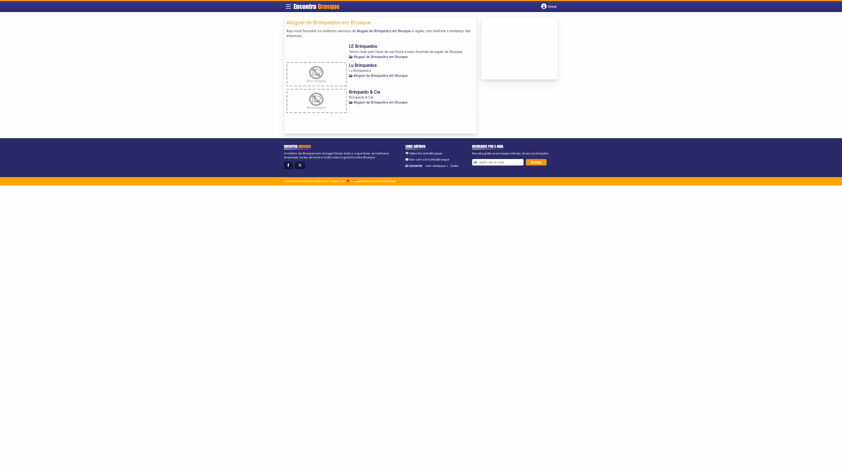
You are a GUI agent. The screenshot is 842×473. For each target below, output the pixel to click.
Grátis (454, 166)
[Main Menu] (288, 6)
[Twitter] (300, 165)
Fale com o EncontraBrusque (429, 159)
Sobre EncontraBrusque (425, 153)
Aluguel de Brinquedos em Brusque (384, 31)
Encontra (316, 6)
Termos (289, 181)
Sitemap (321, 181)
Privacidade (305, 181)
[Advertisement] (516, 48)
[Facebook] (288, 165)
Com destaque (435, 166)
